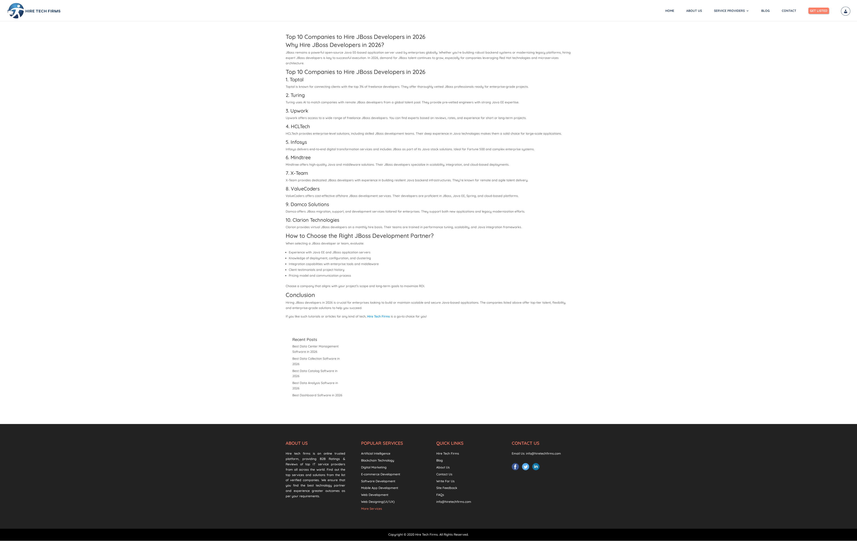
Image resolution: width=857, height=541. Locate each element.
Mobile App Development (379, 488)
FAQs (440, 495)
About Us (694, 11)
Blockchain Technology (377, 460)
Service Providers (729, 11)
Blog (765, 11)
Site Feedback (446, 488)
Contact (789, 11)
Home (669, 11)
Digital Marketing (374, 467)
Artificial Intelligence (375, 453)
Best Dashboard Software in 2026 (317, 395)
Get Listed (818, 11)
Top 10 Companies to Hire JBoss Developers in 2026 (355, 36)
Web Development (374, 495)
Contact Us (444, 474)
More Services (371, 509)
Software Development (378, 481)
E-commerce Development (380, 474)
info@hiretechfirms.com (453, 502)
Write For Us (445, 481)
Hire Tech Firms (447, 453)
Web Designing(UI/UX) (378, 502)
